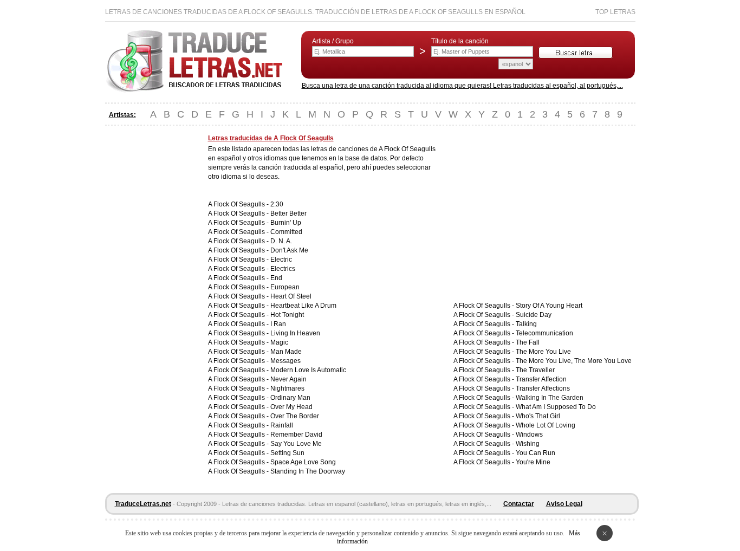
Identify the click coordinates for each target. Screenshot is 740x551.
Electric (281, 259)
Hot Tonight (287, 315)
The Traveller (535, 370)
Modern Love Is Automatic (308, 370)
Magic (279, 342)
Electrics (282, 269)
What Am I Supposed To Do (556, 407)
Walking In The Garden (549, 397)
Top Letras (615, 12)
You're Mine (533, 462)
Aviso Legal (564, 504)
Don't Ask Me (289, 250)
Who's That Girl (538, 416)
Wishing (528, 444)
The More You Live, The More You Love (574, 361)
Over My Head (291, 407)
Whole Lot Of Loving (545, 425)
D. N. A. (281, 241)
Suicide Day (533, 315)
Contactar (518, 504)
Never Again (288, 379)
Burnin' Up (285, 222)
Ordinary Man (290, 397)
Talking (526, 324)
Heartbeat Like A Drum (303, 305)
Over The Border (294, 416)
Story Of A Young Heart (549, 305)
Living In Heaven (295, 333)
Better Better (288, 213)
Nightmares (287, 388)
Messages (285, 361)
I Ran (278, 324)
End (276, 278)
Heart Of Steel (290, 296)
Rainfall (281, 425)
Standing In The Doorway (307, 471)
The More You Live (543, 351)
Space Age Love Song (303, 462)
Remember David (296, 434)
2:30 (276, 204)
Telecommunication (544, 333)
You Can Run (535, 453)
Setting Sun (287, 453)
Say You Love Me (296, 444)
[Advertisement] (148, 296)
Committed (286, 232)
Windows (529, 434)
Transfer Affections (543, 388)
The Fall (528, 342)
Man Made (286, 351)
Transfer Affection (541, 379)
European (285, 287)
